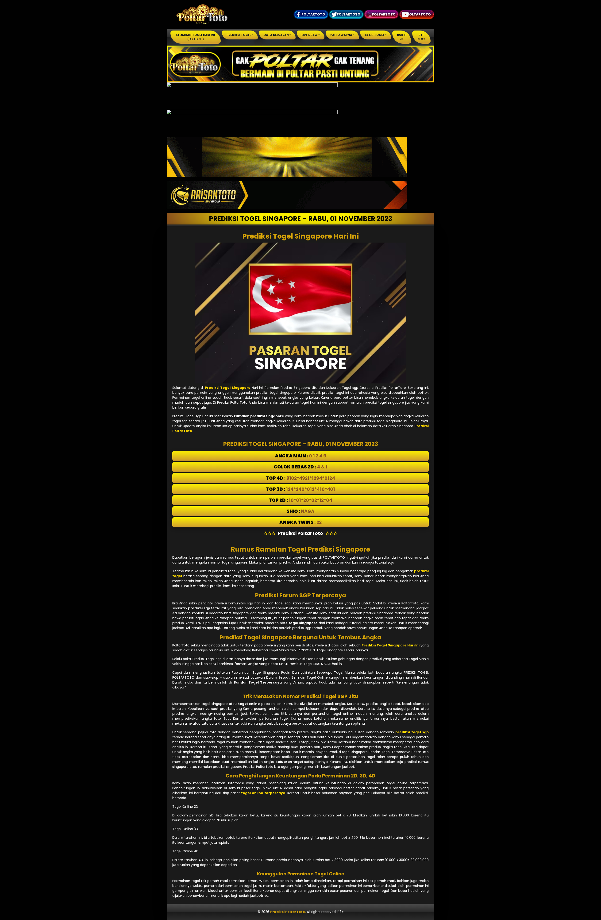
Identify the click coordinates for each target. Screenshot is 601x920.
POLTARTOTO (313, 14)
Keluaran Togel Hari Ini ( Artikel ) (195, 37)
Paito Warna (341, 35)
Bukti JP (401, 37)
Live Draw (309, 35)
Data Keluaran (276, 35)
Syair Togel (374, 35)
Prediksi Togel (239, 35)
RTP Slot (421, 37)
